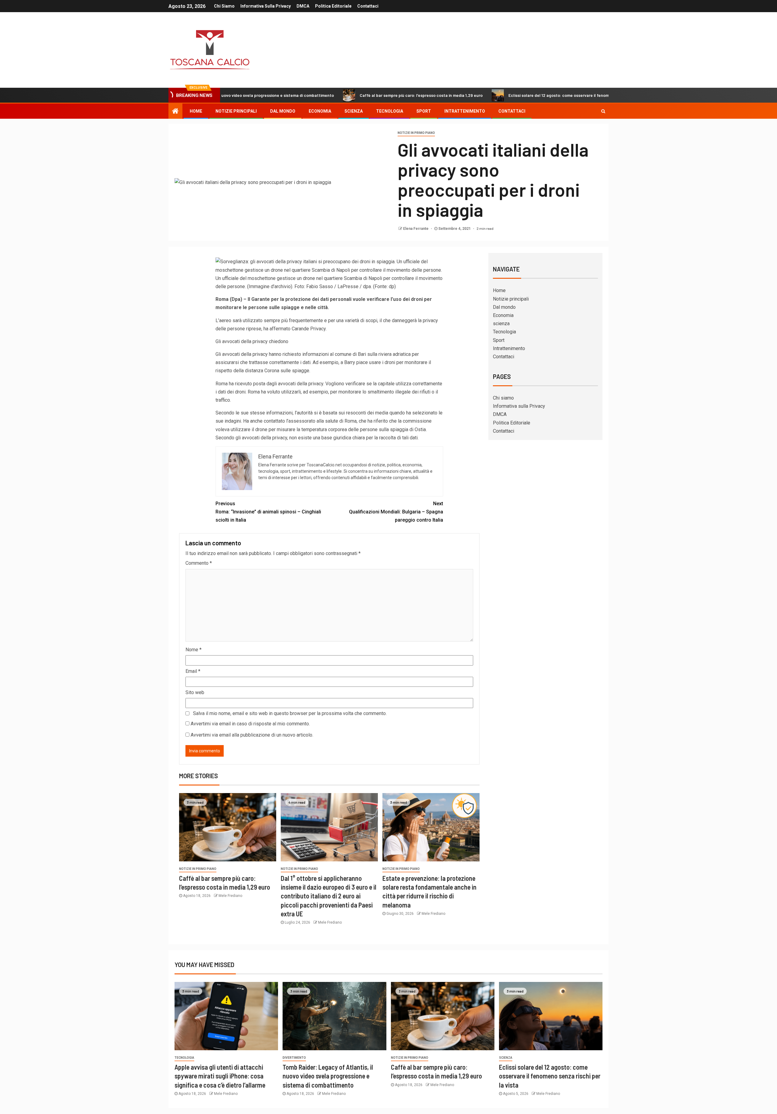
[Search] (603, 111)
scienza (353, 111)
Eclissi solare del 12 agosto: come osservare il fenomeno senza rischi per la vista (538, 95)
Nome (193, 649)
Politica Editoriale (333, 6)
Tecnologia (389, 111)
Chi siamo (224, 6)
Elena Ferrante (416, 229)
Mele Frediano (230, 896)
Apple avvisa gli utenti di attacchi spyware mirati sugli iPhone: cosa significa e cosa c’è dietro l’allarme (220, 1076)
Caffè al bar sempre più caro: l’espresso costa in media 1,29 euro (374, 95)
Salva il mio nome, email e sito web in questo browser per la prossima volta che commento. (290, 713)
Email (192, 671)
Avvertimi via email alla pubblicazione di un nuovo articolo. (252, 735)
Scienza (505, 1057)
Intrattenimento (464, 111)
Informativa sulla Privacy (265, 6)
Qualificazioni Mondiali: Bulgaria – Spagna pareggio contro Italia (396, 512)
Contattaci (367, 6)
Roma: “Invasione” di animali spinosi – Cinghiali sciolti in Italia (268, 512)
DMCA (303, 6)
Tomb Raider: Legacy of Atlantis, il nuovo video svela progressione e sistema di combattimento (328, 1076)
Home (196, 111)
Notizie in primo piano (416, 133)
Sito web (194, 692)
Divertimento (294, 1057)
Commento (198, 563)
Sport (423, 111)
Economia (320, 111)
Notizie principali (236, 111)
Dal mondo (282, 111)
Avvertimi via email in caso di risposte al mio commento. (250, 724)
